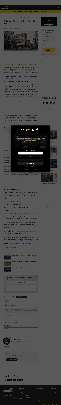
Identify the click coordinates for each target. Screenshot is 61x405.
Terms (32, 169)
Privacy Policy (37, 169)
